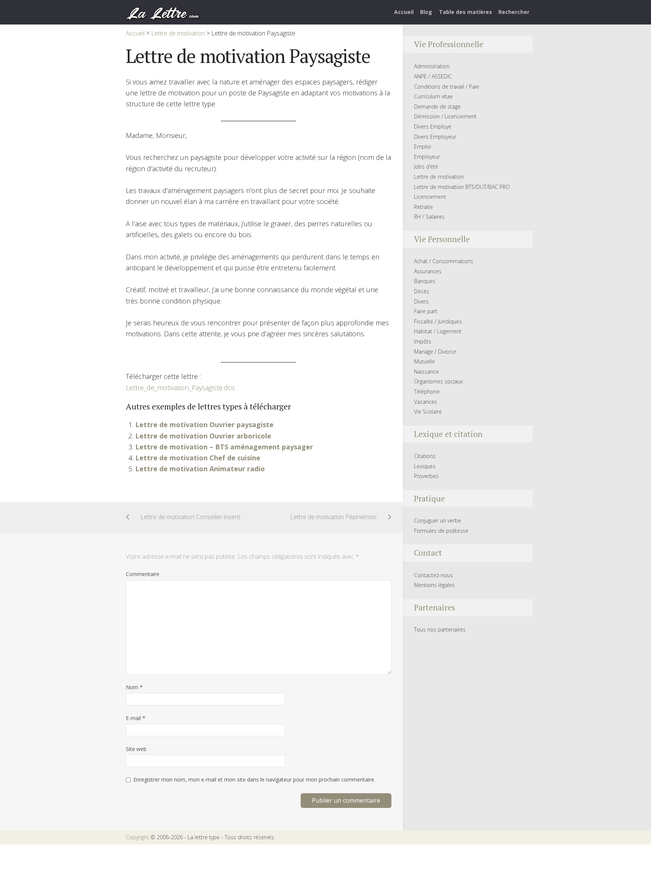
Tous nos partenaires (440, 629)
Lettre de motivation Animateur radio (200, 468)
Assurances (428, 271)
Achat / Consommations (443, 261)
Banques (425, 281)
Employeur (427, 156)
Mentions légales (434, 585)
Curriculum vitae (433, 96)
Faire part (425, 311)
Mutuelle (424, 361)
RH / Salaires (429, 216)
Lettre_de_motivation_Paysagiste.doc (180, 387)
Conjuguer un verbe (437, 520)
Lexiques (425, 466)
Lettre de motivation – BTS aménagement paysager (224, 446)
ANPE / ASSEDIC (433, 76)
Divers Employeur (435, 136)
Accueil (404, 11)
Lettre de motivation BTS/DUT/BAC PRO (462, 186)
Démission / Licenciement (445, 116)
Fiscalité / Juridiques (438, 321)
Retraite (423, 206)
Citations (425, 456)
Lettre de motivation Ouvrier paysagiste (204, 424)
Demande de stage (437, 106)
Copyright (137, 837)
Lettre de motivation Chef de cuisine (197, 457)
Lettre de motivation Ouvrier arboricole (203, 435)
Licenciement (430, 196)
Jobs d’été (426, 166)
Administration (431, 66)
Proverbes (426, 476)
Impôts (422, 341)
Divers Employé (432, 126)
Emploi (422, 146)
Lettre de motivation (439, 176)
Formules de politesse (441, 530)
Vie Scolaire (428, 411)
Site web (136, 749)
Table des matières (465, 11)
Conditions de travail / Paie (446, 86)
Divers (421, 301)
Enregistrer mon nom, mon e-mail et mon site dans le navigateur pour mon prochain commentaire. (254, 779)
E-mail (135, 718)
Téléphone (427, 391)
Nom (134, 687)
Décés (421, 291)
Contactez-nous (433, 575)
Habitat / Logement (438, 331)
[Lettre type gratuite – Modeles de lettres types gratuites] (163, 13)
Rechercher (513, 11)
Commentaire (142, 574)
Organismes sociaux (438, 381)
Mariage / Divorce (435, 351)
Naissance (426, 371)
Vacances (425, 401)
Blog (426, 11)
